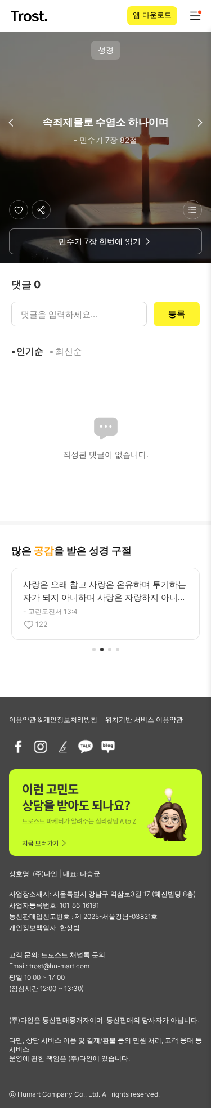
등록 (176, 313)
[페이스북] (18, 747)
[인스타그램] (41, 747)
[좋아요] (18, 209)
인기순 (29, 351)
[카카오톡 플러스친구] (86, 747)
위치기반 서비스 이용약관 (144, 719)
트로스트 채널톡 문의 (73, 954)
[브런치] (63, 747)
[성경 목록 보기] (192, 209)
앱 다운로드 (152, 14)
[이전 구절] (11, 122)
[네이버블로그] (108, 747)
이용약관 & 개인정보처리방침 (53, 719)
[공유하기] (41, 209)
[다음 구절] (199, 122)
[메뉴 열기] (195, 16)
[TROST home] (30, 16)
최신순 (68, 351)
